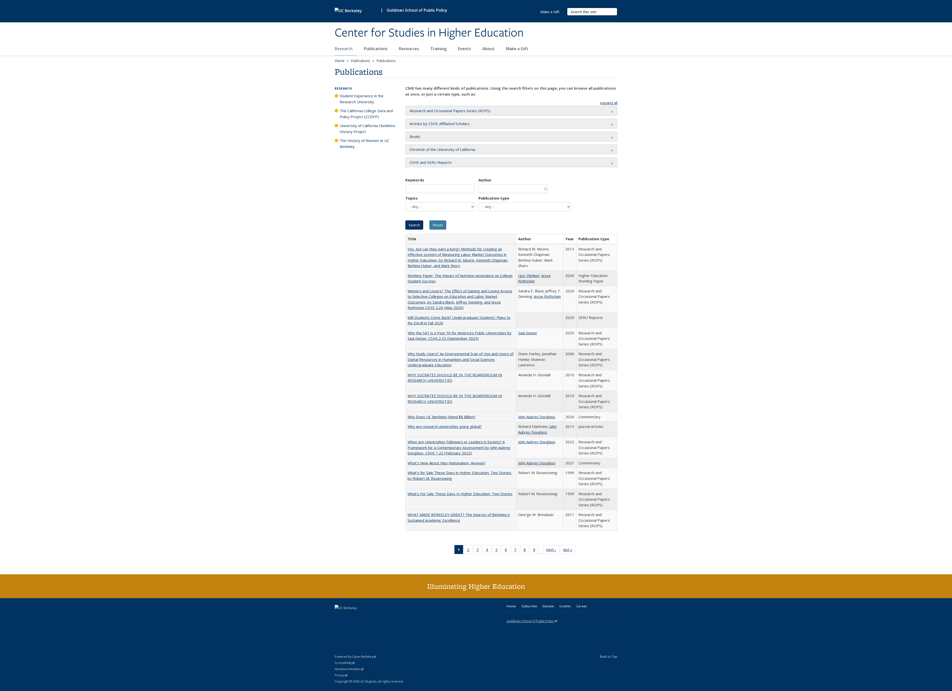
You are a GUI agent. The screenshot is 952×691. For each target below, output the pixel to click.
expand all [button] (608, 102)
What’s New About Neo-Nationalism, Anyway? (447, 462)
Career (581, 606)
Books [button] (415, 136)
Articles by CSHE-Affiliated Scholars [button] (440, 123)
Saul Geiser (527, 332)
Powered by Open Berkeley (355, 657)
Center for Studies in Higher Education (429, 33)
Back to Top (608, 656)
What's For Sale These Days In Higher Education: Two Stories (460, 493)
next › (552, 550)
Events (465, 48)
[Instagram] (368, 616)
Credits (565, 606)
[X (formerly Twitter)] (339, 616)
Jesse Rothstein (547, 296)
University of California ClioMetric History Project (368, 128)
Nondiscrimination (349, 669)
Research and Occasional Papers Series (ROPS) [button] (450, 110)
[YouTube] (358, 616)
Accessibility (345, 663)
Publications (376, 48)
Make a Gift (517, 48)
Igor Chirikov (528, 275)
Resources (409, 48)
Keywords (414, 179)
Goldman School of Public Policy (417, 10)
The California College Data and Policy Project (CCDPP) (366, 113)
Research (344, 48)
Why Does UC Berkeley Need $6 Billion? (442, 416)
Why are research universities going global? (445, 426)
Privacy (341, 675)
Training (438, 48)
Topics (411, 198)
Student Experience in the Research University (362, 98)
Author (485, 179)
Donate (548, 606)
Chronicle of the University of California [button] (442, 149)
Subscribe (529, 606)
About (489, 48)
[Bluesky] (378, 616)
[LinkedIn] (349, 616)
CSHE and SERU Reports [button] (431, 162)
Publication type (493, 198)
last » (569, 550)
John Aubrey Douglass (536, 416)
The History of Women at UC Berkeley (364, 143)
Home (340, 60)
